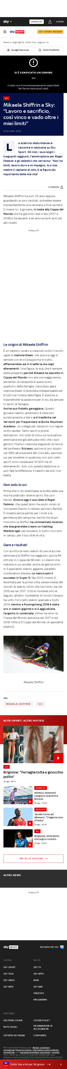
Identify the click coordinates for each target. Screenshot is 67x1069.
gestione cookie (13, 1020)
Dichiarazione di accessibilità (43, 1027)
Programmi (40, 999)
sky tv (37, 967)
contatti (56, 1052)
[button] (28, 1064)
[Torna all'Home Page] (17, 32)
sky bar (38, 986)
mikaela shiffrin (18, 704)
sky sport (9, 967)
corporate (40, 1035)
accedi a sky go (49, 947)
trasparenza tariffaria (29, 1052)
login (60, 21)
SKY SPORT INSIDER (50, 31)
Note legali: (9, 1013)
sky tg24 (8, 973)
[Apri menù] (4, 32)
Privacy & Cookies (23, 1050)
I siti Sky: (7, 960)
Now (36, 980)
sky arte (8, 986)
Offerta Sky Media (14, 1035)
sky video (9, 980)
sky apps (39, 973)
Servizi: (37, 960)
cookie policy (42, 1020)
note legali (10, 1027)
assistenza (45, 1052)
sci (40, 704)
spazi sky (39, 993)
